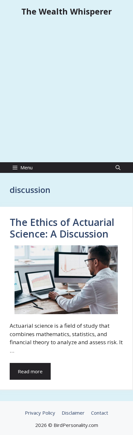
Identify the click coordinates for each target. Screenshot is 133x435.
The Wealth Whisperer (66, 11)
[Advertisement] (66, 92)
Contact (99, 412)
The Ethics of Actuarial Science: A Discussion (62, 228)
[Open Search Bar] (118, 167)
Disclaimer (73, 412)
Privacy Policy (40, 412)
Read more (30, 371)
